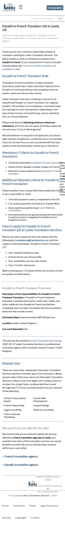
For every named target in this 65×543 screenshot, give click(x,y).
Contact (35, 517)
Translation (19, 505)
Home (5, 505)
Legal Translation (49, 505)
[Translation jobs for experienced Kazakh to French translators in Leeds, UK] (32, 488)
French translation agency (21, 456)
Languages (20, 517)
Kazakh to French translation (47, 162)
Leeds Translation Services (44, 340)
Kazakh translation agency (21, 464)
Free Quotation (55, 7)
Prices (32, 505)
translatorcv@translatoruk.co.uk (32, 240)
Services (6, 517)
